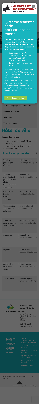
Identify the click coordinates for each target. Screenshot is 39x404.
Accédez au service (15, 98)
